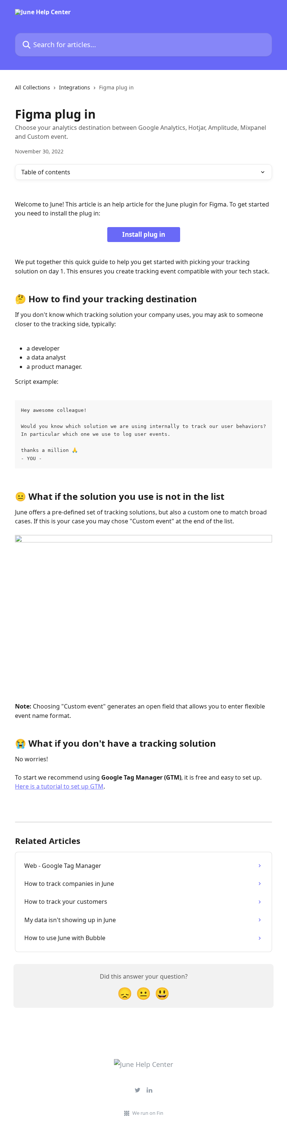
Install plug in (143, 234)
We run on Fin (147, 1113)
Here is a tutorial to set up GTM (59, 786)
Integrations (74, 87)
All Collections (32, 87)
